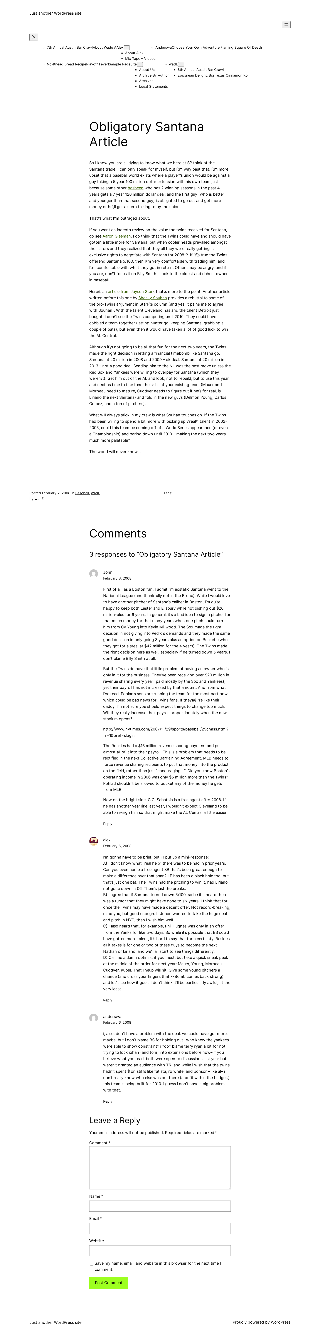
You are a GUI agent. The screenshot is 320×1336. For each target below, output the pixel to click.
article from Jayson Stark (131, 291)
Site (133, 64)
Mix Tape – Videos (140, 58)
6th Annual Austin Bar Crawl (201, 69)
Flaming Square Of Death (241, 47)
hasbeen (135, 188)
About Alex (134, 53)
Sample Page (119, 64)
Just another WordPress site (55, 13)
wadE (173, 64)
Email (95, 1218)
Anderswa (163, 47)
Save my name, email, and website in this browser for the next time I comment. (158, 1266)
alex (107, 840)
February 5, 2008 (117, 846)
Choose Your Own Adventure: (196, 47)
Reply (107, 823)
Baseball (82, 493)
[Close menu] (33, 37)
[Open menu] (286, 24)
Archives (146, 81)
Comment (100, 1143)
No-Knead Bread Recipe (66, 64)
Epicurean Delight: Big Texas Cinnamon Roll (213, 75)
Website (96, 1240)
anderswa (112, 1016)
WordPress (281, 1322)
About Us (147, 69)
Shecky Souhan (152, 298)
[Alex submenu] (127, 47)
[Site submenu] (140, 64)
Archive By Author (154, 75)
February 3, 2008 (117, 578)
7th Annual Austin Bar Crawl (70, 47)
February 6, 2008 (117, 1022)
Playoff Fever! (97, 64)
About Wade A (104, 47)
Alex (120, 47)
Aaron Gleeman (117, 236)
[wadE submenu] (181, 64)
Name (96, 1196)
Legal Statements (153, 86)
